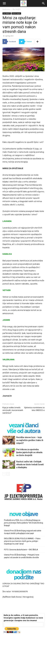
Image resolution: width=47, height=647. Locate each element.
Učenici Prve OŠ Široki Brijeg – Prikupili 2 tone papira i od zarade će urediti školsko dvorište (21, 556)
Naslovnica (6, 9)
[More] (37, 41)
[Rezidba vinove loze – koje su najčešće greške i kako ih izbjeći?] (9, 440)
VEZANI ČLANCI (23, 425)
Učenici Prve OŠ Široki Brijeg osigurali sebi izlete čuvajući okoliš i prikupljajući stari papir (22, 532)
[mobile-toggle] (4, 3)
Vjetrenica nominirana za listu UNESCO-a (34, 408)
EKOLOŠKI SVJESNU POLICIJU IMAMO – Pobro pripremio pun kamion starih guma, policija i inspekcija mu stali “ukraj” (22, 541)
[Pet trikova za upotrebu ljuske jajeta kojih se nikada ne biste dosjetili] (9, 452)
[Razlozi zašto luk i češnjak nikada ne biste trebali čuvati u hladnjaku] (9, 464)
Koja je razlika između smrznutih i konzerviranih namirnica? (13, 410)
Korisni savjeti (16, 13)
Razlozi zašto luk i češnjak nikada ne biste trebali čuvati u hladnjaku (30, 464)
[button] (43, 3)
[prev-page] (4, 473)
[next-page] (8, 473)
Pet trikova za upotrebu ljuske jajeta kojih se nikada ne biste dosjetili (29, 452)
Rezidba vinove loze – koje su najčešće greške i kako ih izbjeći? (29, 440)
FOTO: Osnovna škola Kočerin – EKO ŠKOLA (21, 550)
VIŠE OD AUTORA (23, 431)
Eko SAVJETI (17, 9)
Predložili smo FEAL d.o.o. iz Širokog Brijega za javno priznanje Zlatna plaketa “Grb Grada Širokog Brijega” (23, 522)
